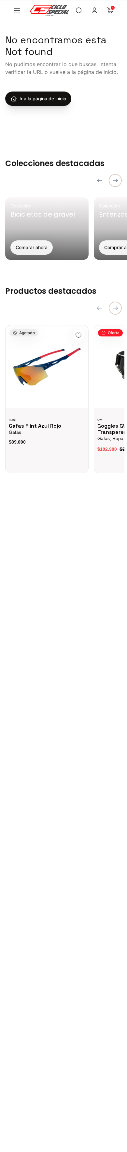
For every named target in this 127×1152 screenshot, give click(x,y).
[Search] (78, 10)
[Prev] (99, 180)
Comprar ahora (32, 247)
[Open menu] (16, 10)
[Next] (115, 180)
